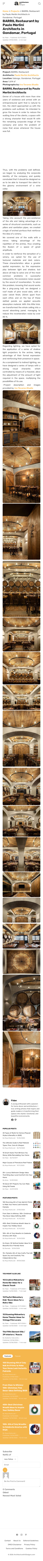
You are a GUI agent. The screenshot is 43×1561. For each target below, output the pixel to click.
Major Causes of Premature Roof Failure (17, 1162)
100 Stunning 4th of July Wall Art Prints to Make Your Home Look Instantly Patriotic (17, 1204)
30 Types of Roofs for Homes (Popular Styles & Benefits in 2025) (17, 1134)
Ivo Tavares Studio (29, 84)
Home (5, 11)
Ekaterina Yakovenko (12, 1338)
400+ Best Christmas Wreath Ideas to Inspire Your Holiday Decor (16, 1224)
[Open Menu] (4, 3)
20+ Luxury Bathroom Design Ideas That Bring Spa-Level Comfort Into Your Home (17, 1175)
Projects (15, 11)
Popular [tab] (18, 1356)
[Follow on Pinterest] (15, 1120)
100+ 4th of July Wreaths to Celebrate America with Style (17, 1234)
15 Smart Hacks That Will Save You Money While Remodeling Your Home (16, 1154)
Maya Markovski (10, 1374)
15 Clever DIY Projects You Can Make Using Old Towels (16, 1185)
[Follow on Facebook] (17, 1535)
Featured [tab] (7, 1356)
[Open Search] (39, 3)
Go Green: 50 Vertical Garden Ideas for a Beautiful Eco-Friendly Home (17, 1244)
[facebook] (12, 1120)
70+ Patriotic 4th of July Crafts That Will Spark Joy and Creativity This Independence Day (17, 1255)
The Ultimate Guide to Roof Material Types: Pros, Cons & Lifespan (16, 1144)
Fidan (7, 37)
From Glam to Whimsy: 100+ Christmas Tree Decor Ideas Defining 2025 (17, 1215)
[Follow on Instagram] (21, 1535)
